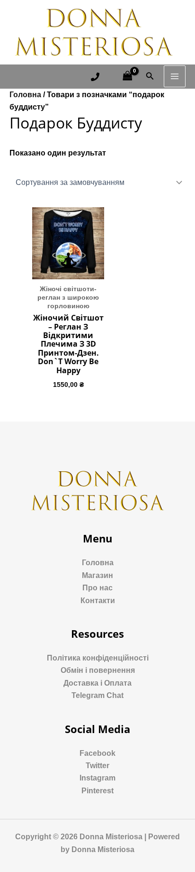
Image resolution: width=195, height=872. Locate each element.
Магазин (97, 575)
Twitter (97, 766)
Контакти (97, 601)
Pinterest (97, 791)
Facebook (97, 753)
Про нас (97, 588)
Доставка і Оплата (97, 683)
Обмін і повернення (98, 670)
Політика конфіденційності (98, 658)
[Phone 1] (95, 77)
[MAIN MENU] (175, 76)
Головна (25, 95)
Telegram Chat (97, 695)
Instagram (97, 778)
